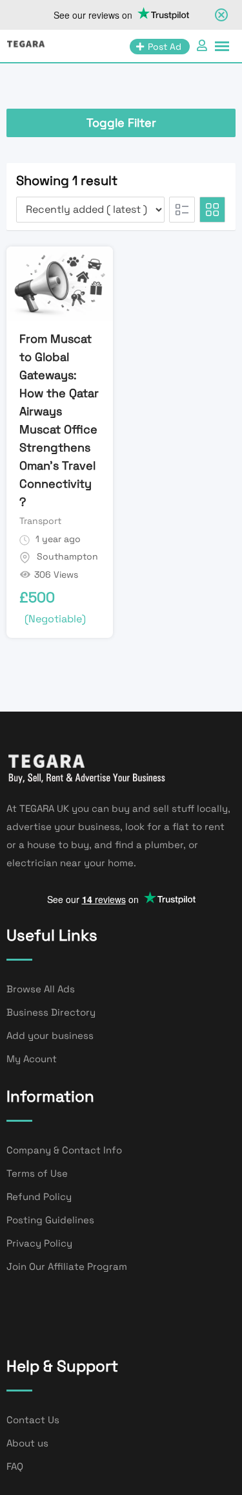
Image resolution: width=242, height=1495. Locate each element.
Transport (40, 521)
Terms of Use (37, 1173)
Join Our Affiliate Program (66, 1266)
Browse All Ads (40, 989)
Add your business (50, 1035)
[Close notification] (221, 15)
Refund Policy (39, 1196)
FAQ (14, 1466)
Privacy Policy (39, 1243)
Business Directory (51, 1012)
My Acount (31, 1059)
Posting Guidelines (50, 1220)
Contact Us (32, 1419)
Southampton (67, 556)
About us (27, 1443)
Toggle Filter (121, 122)
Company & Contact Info (64, 1150)
